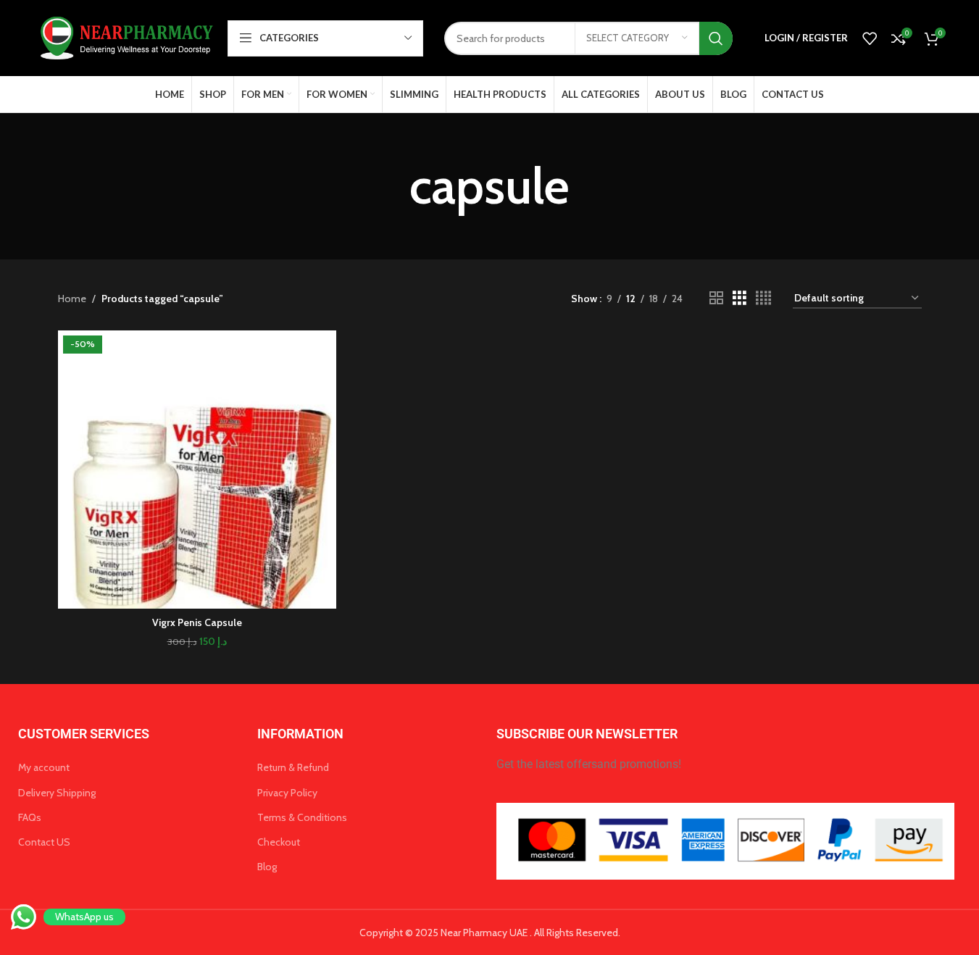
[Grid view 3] (739, 298)
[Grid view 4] (763, 298)
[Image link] (725, 839)
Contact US (44, 841)
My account (44, 767)
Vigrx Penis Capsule (197, 622)
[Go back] (391, 186)
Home (72, 298)
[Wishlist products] (869, 38)
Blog (267, 866)
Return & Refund (293, 767)
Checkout (278, 841)
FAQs (29, 817)
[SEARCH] (716, 38)
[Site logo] (124, 36)
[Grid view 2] (716, 298)
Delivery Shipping (57, 792)
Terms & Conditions (302, 817)
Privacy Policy (287, 792)
